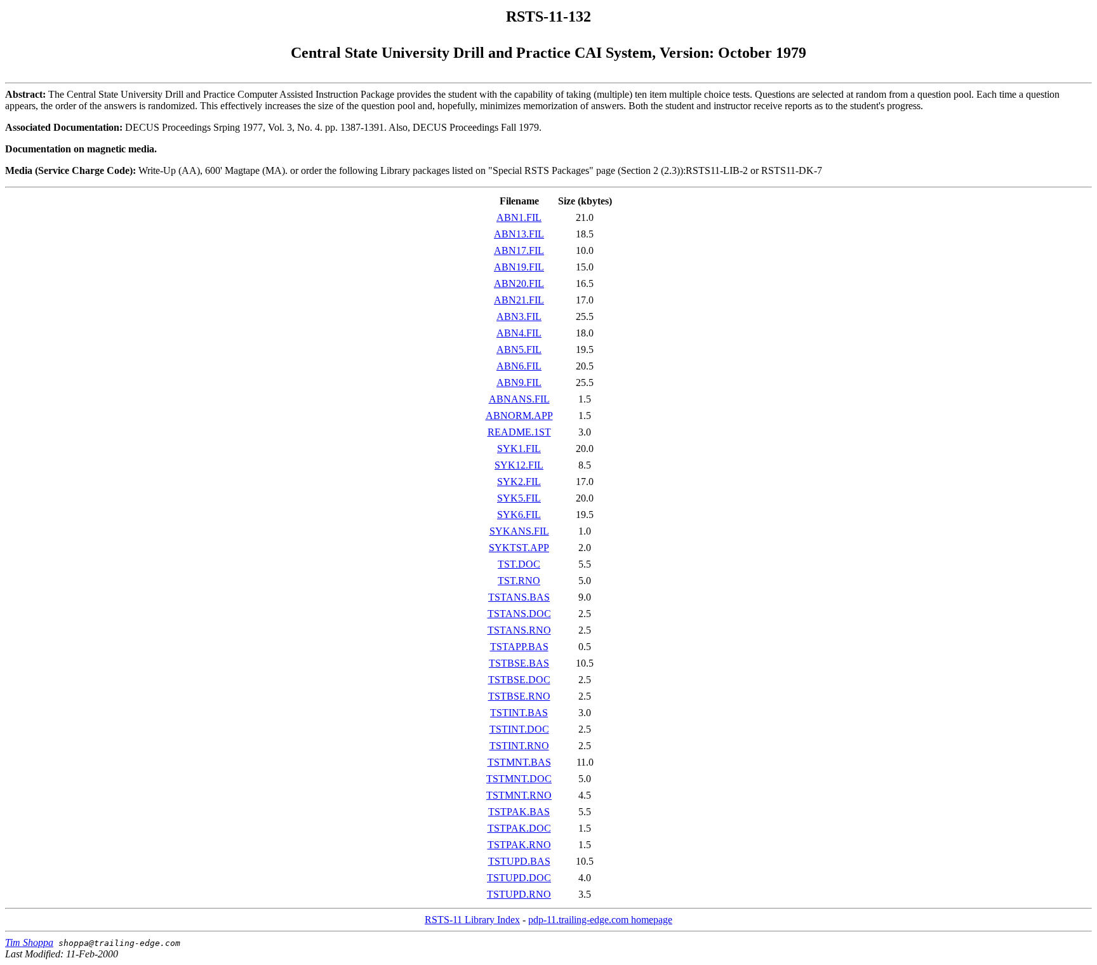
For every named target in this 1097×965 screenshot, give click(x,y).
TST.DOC (519, 564)
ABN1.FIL (519, 217)
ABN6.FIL (519, 366)
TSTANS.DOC (519, 613)
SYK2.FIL (519, 481)
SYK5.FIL (519, 498)
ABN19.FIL (519, 267)
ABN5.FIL (519, 349)
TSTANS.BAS (519, 597)
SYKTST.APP (519, 547)
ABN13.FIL (519, 234)
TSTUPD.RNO (519, 894)
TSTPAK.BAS (519, 811)
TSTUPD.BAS (519, 861)
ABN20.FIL (519, 283)
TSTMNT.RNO (519, 795)
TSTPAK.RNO (519, 844)
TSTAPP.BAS (519, 646)
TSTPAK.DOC (519, 828)
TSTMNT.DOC (519, 778)
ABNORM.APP (519, 415)
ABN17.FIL (519, 250)
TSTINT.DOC (519, 729)
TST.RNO (519, 580)
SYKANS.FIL (519, 531)
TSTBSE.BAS (519, 663)
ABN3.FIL (519, 316)
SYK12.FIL (519, 465)
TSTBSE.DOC (519, 679)
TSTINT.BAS (519, 712)
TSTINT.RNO (519, 745)
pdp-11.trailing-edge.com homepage (600, 919)
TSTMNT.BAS (519, 762)
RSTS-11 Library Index (472, 919)
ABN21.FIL (519, 300)
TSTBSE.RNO (519, 696)
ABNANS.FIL (519, 399)
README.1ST (519, 432)
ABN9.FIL (519, 382)
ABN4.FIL (519, 333)
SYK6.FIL (519, 514)
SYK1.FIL (519, 448)
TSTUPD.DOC (519, 877)
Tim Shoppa (29, 942)
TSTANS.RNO (519, 630)
